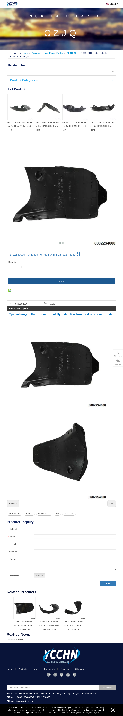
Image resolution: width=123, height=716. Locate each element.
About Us (65, 669)
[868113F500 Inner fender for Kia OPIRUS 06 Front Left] (75, 107)
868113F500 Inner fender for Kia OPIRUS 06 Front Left (74, 126)
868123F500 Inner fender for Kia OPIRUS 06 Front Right (102, 126)
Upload (39, 575)
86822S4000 (44, 513)
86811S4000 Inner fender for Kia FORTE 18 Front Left (74, 625)
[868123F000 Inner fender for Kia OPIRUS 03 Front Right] (48, 107)
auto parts (69, 513)
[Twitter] (68, 675)
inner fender (14, 513)
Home (9, 669)
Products (22, 669)
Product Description (18, 308)
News (35, 669)
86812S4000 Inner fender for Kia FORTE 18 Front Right (49, 625)
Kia (57, 513)
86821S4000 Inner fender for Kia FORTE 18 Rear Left (24, 625)
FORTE (29, 513)
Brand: (46, 303)
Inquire (61, 281)
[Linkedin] (61, 675)
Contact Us (49, 669)
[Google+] (55, 675)
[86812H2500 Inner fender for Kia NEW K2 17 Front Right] (20, 107)
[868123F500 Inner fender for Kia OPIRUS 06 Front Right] (103, 107)
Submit (108, 583)
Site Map (79, 669)
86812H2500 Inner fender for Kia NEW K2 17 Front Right (20, 126)
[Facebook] (49, 675)
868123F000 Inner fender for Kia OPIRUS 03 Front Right (47, 126)
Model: (12, 303)
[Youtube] (74, 675)
